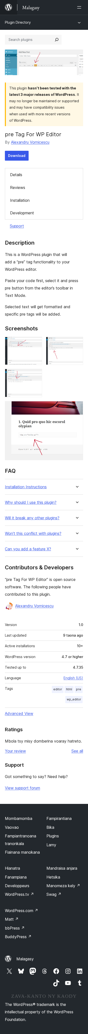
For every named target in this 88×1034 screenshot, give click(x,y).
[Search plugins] (57, 40)
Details (16, 174)
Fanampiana (16, 877)
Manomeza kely (63, 885)
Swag (53, 894)
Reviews (17, 187)
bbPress (15, 928)
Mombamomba (18, 818)
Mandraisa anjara (61, 868)
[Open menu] (80, 7)
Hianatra (12, 868)
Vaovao (12, 827)
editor (57, 689)
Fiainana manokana (22, 852)
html (69, 689)
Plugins (52, 835)
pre (78, 689)
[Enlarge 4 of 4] (76, 407)
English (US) (73, 678)
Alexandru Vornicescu (30, 142)
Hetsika (53, 877)
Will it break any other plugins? (32, 518)
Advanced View (19, 713)
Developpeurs (17, 885)
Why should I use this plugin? (30, 502)
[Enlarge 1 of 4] (35, 343)
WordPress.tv (19, 894)
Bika (50, 827)
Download (16, 155)
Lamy (51, 844)
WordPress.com (21, 910)
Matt (12, 919)
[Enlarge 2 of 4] (76, 343)
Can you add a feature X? (28, 549)
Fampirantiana (59, 818)
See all (77, 750)
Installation (20, 200)
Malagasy (25, 958)
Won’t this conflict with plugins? (33, 533)
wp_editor (74, 699)
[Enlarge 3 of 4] (35, 375)
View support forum (22, 787)
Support (17, 225)
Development (22, 212)
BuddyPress (18, 936)
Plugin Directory (18, 22)
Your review (15, 750)
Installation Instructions (26, 487)
